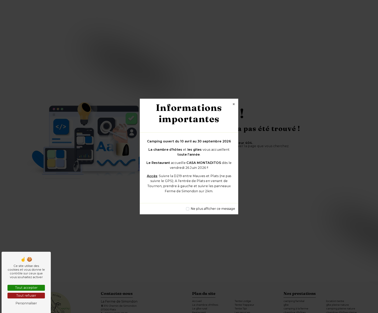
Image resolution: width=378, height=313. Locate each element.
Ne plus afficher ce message (213, 209)
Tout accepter (26, 288)
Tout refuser (26, 295)
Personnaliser (26, 303)
